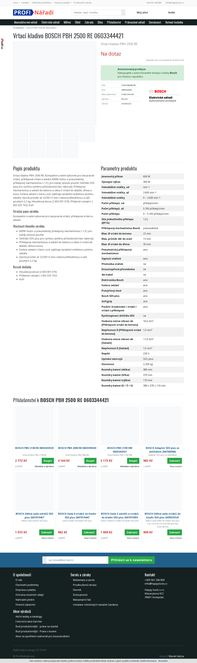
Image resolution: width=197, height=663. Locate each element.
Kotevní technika (174, 22)
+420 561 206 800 (153, 2)
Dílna (100, 22)
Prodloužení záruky (82, 2)
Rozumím (163, 661)
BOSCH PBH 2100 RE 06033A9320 (34, 448)
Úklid (77, 22)
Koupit (48, 460)
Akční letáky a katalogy (29, 616)
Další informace (148, 660)
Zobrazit (174, 460)
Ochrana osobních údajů (30, 594)
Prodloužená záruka (84, 585)
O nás (19, 580)
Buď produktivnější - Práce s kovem (36, 631)
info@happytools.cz (175, 2)
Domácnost (155, 22)
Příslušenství (114, 22)
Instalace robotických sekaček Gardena (95, 604)
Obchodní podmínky (41, 2)
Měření (67, 22)
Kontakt (25, 2)
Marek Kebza (176, 656)
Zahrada (89, 22)
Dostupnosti (80, 594)
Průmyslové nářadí (135, 22)
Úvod (15, 2)
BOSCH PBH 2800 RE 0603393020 (77, 448)
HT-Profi (41, 650)
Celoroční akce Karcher (29, 621)
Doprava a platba (62, 2)
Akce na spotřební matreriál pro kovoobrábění (42, 636)
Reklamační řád (82, 599)
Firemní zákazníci (25, 604)
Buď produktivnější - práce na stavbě (37, 626)
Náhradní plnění (25, 599)
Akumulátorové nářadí (25, 22)
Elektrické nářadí (51, 22)
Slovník (77, 590)
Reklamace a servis (84, 580)
